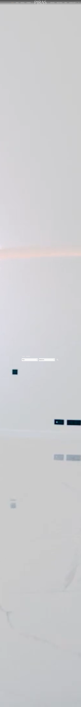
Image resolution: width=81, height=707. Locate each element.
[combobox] (30, 359)
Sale (23, 356)
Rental (28, 356)
